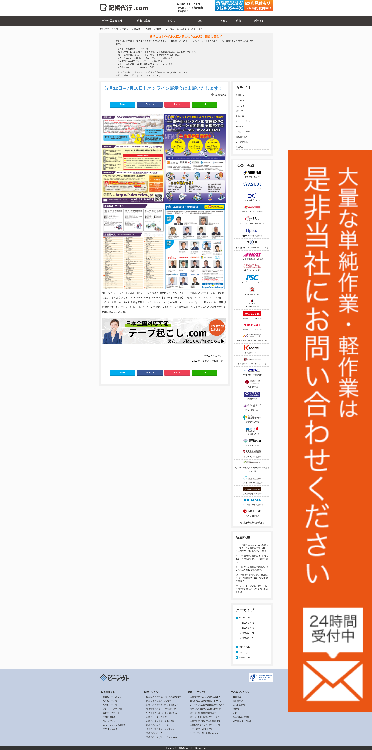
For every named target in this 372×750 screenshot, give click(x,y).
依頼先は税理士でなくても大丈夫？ (162, 729)
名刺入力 (240, 95)
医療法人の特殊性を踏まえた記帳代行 (163, 696)
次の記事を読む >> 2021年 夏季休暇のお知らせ (207, 358)
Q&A (200, 20)
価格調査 (240, 126)
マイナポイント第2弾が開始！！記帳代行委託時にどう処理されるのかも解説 (252, 589)
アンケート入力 (243, 121)
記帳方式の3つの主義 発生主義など (162, 705)
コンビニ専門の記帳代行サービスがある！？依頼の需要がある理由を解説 (252, 559)
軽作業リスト (239, 701)
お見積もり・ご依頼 (229, 20)
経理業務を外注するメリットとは (205, 725)
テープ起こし (242, 142)
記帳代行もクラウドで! (156, 717)
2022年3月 (246, 638)
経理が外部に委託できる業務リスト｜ (207, 721)
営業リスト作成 (243, 131)
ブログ (125, 29)
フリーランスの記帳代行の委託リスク (207, 705)
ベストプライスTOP (109, 29)
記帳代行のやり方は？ (156, 733)
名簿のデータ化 (110, 705)
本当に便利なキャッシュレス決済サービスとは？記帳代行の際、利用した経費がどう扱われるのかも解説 (252, 548)
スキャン (240, 100)
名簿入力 (240, 116)
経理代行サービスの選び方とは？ (205, 696)
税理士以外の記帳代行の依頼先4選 (205, 709)
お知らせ (136, 29)
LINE (204, 104)
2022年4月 (246, 633)
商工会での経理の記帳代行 (158, 701)
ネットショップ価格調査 (114, 725)
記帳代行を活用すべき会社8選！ (161, 721)
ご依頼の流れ (142, 20)
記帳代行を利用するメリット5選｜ (205, 717)
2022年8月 (246, 628)
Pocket (177, 104)
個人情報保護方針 (241, 717)
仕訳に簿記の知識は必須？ (202, 729)
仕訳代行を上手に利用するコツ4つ (205, 733)
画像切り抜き (242, 137)
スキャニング (109, 721)
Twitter (122, 104)
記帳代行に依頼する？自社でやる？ (162, 737)
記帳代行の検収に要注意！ (158, 725)
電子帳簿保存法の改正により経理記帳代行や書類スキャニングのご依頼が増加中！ (252, 578)
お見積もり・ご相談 (242, 721)
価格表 (171, 20)
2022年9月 (246, 623)
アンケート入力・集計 (113, 709)
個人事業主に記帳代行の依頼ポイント (207, 701)
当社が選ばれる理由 (113, 20)
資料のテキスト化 (111, 713)
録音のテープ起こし (112, 696)
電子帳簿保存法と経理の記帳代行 (161, 709)
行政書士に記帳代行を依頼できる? (162, 713)
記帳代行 (240, 111)
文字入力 (240, 106)
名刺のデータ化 (110, 701)
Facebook (150, 104)
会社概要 (258, 20)
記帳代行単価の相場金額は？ (203, 713)
